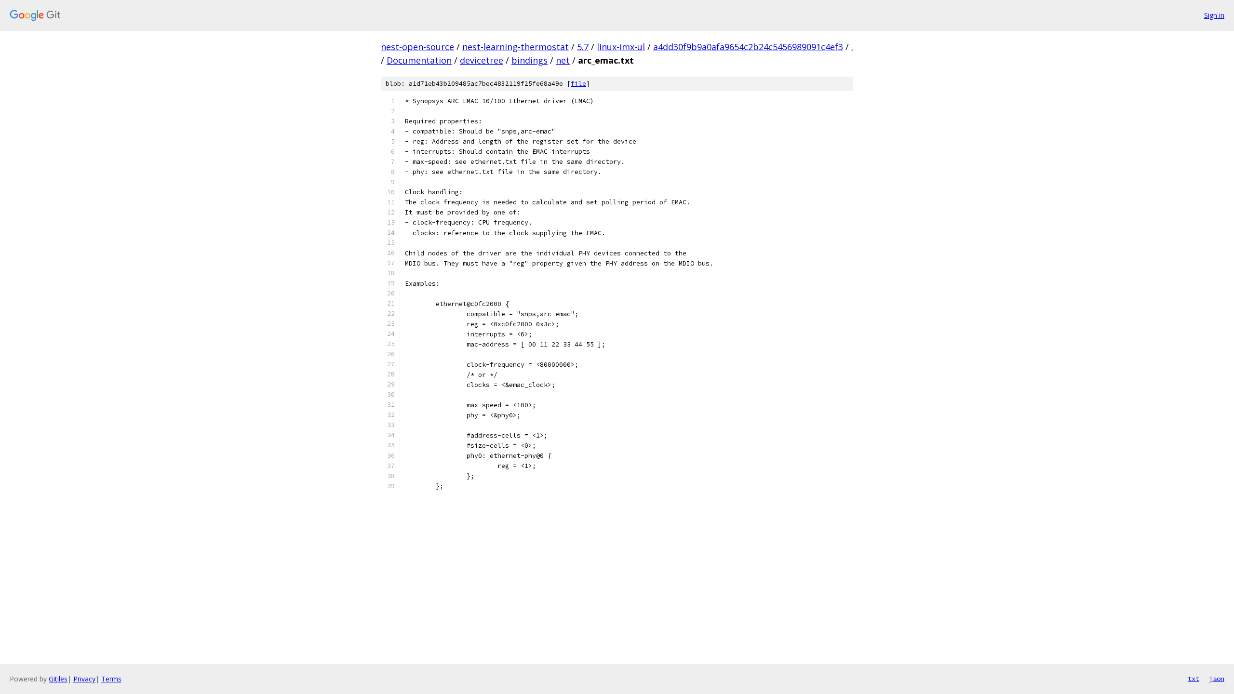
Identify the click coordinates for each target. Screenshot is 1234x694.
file (578, 84)
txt (1193, 678)
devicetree (481, 60)
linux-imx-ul (621, 47)
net (563, 60)
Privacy (84, 678)
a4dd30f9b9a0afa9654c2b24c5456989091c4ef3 (748, 47)
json (1216, 678)
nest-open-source (417, 47)
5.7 (583, 47)
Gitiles (58, 678)
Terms (111, 678)
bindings (529, 60)
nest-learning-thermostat (515, 47)
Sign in (1214, 15)
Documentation (419, 60)
